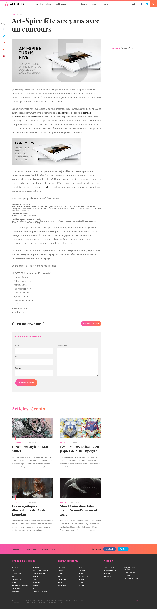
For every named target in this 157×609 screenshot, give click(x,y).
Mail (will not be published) (25, 357)
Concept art (62, 579)
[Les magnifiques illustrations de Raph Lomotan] (32, 488)
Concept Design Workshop (129, 568)
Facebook (109, 549)
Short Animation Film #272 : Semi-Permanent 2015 (78, 510)
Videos (93, 4)
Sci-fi (59, 576)
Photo (48, 4)
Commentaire (62, 346)
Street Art (36, 576)
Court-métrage (63, 567)
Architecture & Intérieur (20, 585)
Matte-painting (83, 576)
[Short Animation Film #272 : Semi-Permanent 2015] (80, 488)
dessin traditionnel (40, 116)
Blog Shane (107, 573)
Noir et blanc (62, 585)
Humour (81, 582)
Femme (80, 573)
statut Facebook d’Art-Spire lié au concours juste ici (46, 208)
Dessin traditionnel (39, 573)
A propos (15, 549)
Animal (60, 582)
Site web (18, 368)
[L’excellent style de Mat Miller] (32, 428)
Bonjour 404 (108, 576)
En (133, 4)
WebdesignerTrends (131, 578)
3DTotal (66, 175)
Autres (105, 4)
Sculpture (36, 567)
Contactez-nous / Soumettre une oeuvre (39, 549)
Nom (17, 346)
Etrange (81, 567)
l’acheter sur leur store (55, 186)
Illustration (38, 4)
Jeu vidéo (81, 579)
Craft (63, 443)
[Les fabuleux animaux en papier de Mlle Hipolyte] (80, 428)
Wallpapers (36, 582)
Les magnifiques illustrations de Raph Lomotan (28, 510)
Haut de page (139, 600)
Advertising (15, 591)
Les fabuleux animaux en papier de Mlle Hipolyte (79, 449)
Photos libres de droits (40, 591)
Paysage (81, 585)
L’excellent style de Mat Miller (30, 449)
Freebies (35, 588)
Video (66, 502)
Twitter (123, 549)
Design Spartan (129, 572)
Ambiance (81, 570)
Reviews (35, 585)
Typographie (16, 588)
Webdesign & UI (81, 4)
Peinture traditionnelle (40, 570)
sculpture (62, 112)
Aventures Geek (127, 48)
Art (13, 15)
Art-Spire (57, 206)
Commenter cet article (91, 323)
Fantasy (60, 573)
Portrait (60, 570)
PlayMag (127, 575)
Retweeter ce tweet (19, 215)
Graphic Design (60, 4)
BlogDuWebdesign (110, 570)
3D (71, 4)
